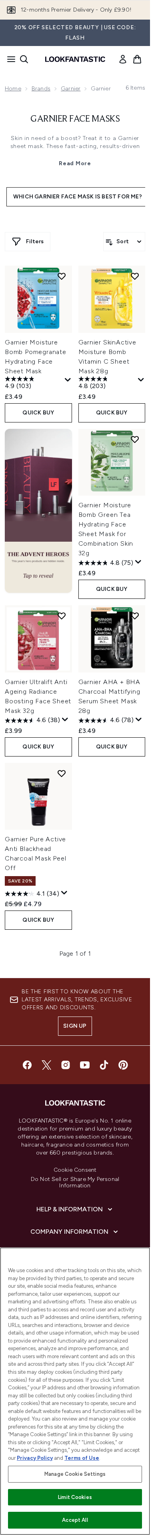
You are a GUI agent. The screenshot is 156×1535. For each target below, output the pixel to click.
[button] (38, 511)
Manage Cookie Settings (75, 1474)
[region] (75, 1391)
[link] (122, 59)
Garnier (70, 88)
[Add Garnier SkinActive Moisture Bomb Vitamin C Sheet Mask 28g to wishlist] (134, 276)
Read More (75, 163)
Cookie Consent (75, 1170)
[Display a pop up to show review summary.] (68, 380)
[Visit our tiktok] (104, 1065)
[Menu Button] (9, 59)
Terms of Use (81, 1458)
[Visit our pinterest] (123, 1065)
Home (13, 88)
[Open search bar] (24, 59)
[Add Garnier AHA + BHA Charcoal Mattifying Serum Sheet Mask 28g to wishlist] (134, 615)
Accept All (75, 1520)
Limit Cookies (75, 1497)
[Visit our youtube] (84, 1065)
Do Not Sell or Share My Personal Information (75, 1182)
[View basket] (137, 59)
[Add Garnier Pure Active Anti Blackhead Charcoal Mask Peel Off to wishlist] (61, 773)
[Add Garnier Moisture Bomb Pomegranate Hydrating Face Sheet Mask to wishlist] (61, 276)
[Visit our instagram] (65, 1065)
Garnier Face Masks (75, 119)
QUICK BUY (38, 412)
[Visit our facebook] (27, 1065)
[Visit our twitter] (46, 1065)
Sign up (74, 1026)
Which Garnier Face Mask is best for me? (77, 196)
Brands (41, 88)
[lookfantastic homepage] (75, 59)
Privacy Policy (35, 1458)
